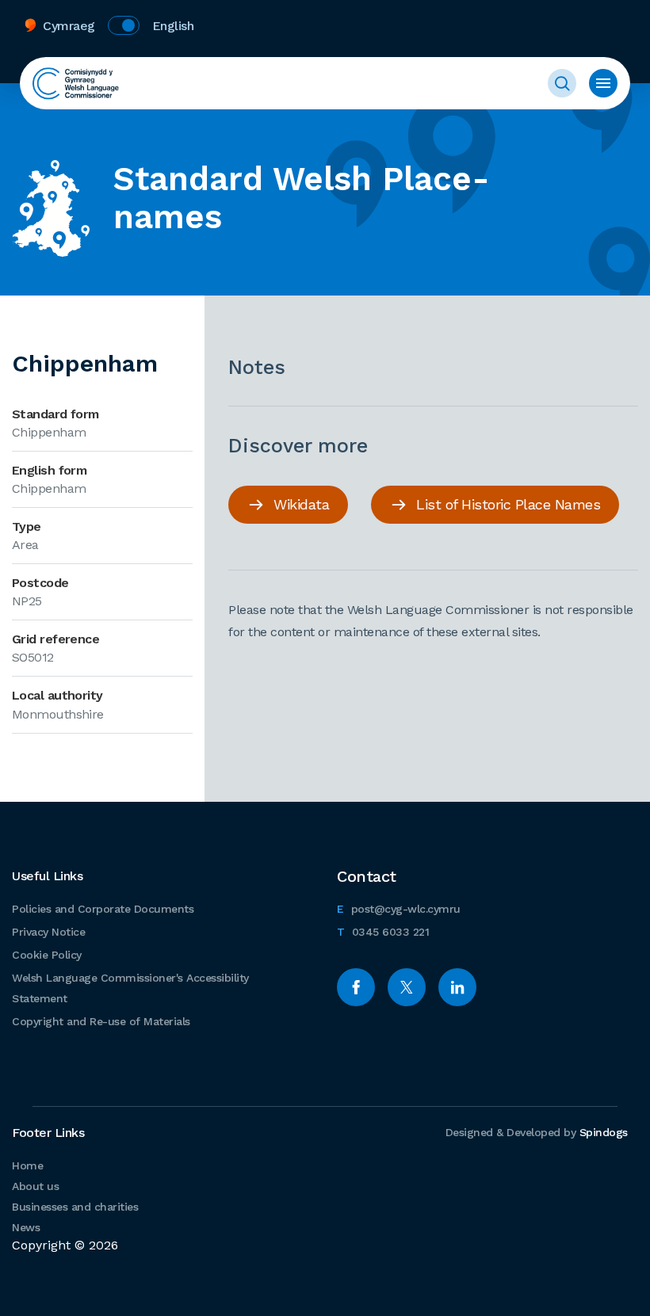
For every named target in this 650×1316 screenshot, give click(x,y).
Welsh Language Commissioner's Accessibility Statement (130, 988)
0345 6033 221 (383, 931)
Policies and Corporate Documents (102, 908)
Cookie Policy (47, 954)
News (26, 1227)
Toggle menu (603, 83)
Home (27, 1165)
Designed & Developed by (536, 1132)
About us (35, 1186)
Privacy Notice (48, 931)
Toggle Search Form (562, 83)
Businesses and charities (75, 1206)
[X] (407, 987)
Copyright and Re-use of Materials (101, 1021)
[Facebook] (356, 987)
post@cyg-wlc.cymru (399, 908)
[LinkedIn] (457, 987)
